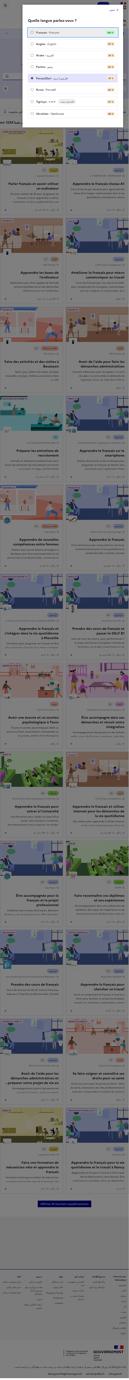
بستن (112, 10)
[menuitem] (73, 32)
